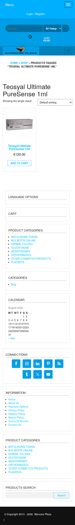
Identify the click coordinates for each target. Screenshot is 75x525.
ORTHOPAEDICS (21, 255)
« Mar (11, 338)
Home (14, 63)
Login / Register (36, 14)
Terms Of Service (18, 421)
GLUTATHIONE (20, 247)
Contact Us (14, 424)
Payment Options (18, 406)
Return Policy (16, 417)
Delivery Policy (16, 414)
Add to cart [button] (19, 163)
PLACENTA (17, 262)
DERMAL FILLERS (22, 244)
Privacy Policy (16, 410)
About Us (13, 403)
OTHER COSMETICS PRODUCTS (31, 258)
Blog (13, 284)
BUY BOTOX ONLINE (23, 240)
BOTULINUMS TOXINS (24, 237)
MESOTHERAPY (20, 251)
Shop (24, 63)
